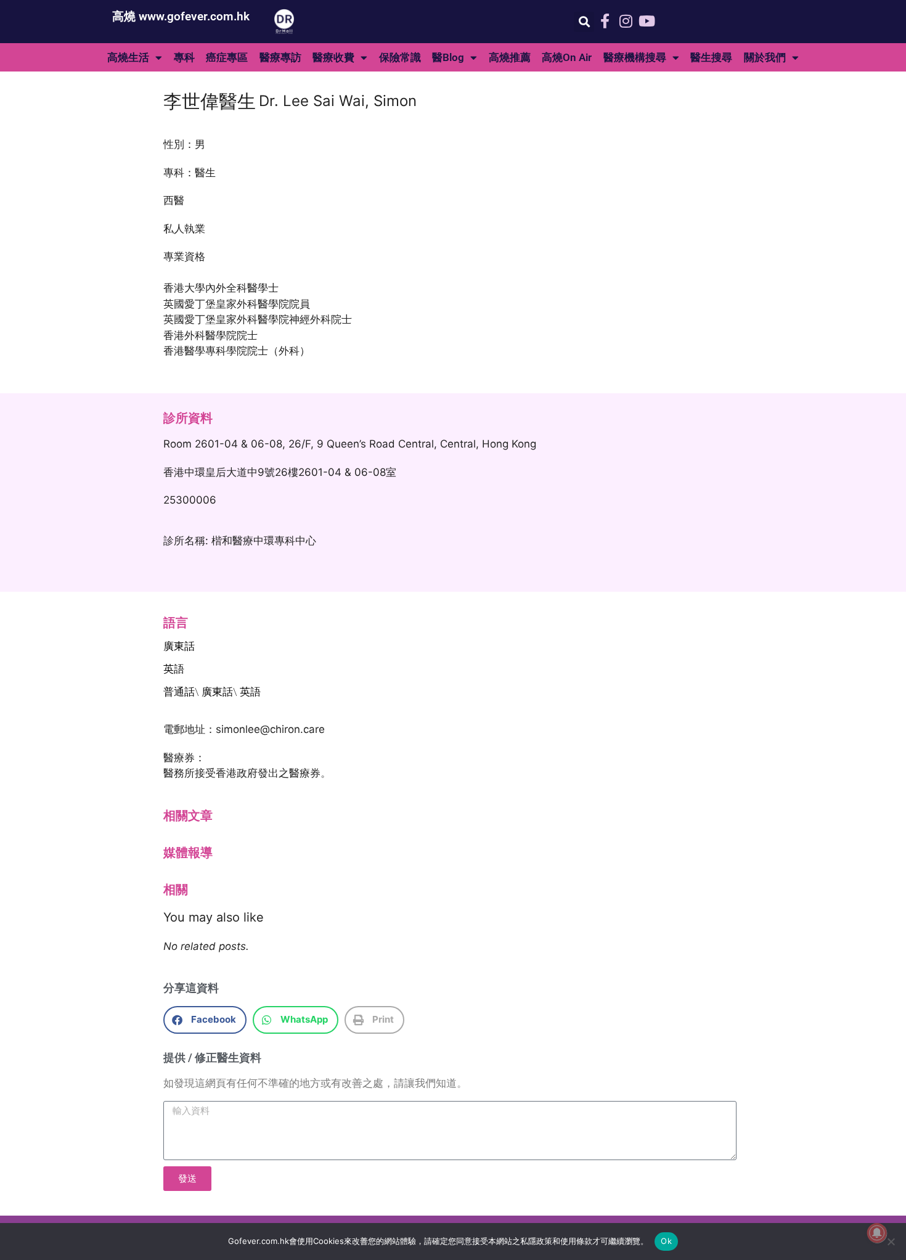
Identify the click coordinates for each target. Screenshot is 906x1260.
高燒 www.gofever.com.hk (181, 16)
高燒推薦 (510, 57)
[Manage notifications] (877, 1233)
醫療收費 (333, 57)
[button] (584, 22)
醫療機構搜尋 (634, 57)
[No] (890, 1241)
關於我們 (765, 57)
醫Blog (448, 57)
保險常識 (400, 57)
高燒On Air (567, 57)
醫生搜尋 (711, 57)
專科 (184, 57)
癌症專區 (227, 57)
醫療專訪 (280, 57)
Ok (666, 1241)
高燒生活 (128, 57)
